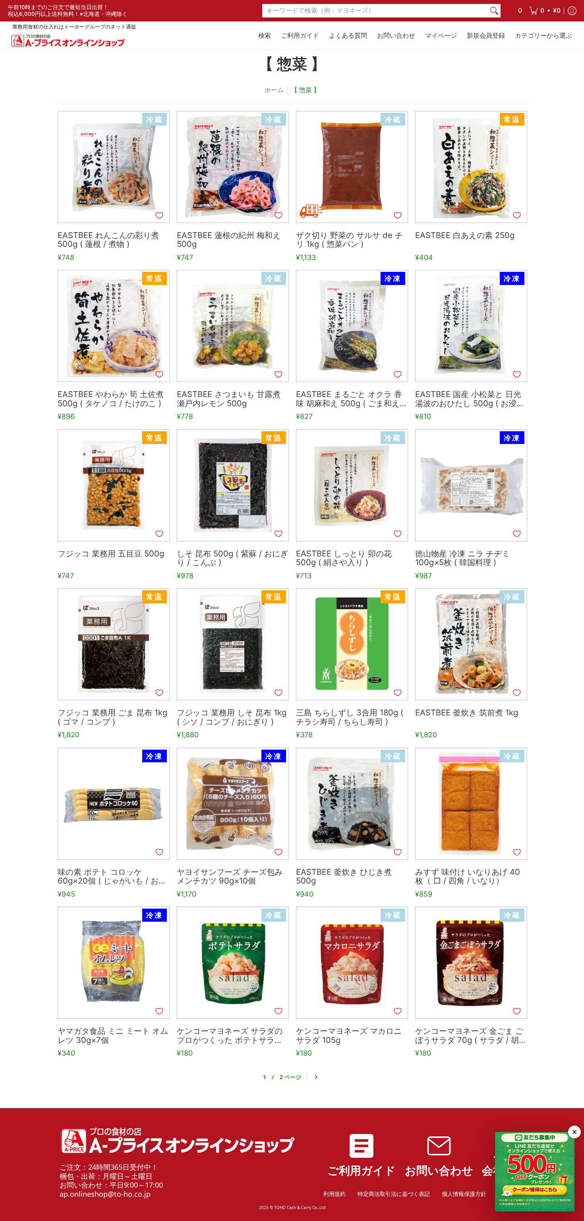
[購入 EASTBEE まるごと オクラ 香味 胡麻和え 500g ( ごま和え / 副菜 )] (352, 326)
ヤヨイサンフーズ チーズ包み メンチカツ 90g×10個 (229, 877)
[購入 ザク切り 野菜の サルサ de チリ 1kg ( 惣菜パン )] (352, 167)
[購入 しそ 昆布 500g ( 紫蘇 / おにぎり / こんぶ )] (232, 485)
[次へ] (315, 1077)
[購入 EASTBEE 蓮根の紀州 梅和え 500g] (232, 167)
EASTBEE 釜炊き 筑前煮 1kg (466, 712)
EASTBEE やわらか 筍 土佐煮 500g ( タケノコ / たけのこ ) (111, 399)
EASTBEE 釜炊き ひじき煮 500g (344, 877)
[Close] (574, 1132)
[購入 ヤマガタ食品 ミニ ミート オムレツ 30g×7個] (113, 962)
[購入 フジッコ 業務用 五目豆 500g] (113, 485)
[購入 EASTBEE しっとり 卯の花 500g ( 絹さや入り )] (352, 485)
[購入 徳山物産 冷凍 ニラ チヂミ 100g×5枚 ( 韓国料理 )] (471, 485)
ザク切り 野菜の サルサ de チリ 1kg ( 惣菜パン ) (349, 240)
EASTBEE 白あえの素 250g (464, 235)
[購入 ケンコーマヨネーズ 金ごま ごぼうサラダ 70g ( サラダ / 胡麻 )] (471, 962)
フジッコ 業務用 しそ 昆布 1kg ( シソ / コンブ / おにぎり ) (231, 717)
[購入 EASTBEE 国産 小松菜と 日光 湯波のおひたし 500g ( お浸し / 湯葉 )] (471, 326)
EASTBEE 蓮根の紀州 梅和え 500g (228, 240)
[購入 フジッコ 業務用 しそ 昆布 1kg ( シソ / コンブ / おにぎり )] (232, 644)
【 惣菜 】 (305, 89)
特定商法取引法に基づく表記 (394, 1194)
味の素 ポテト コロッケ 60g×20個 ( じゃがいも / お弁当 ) (112, 877)
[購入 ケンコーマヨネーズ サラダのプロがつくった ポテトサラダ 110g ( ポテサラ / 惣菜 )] (232, 962)
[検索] (494, 11)
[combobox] (375, 11)
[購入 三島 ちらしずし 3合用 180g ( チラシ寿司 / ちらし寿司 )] (352, 644)
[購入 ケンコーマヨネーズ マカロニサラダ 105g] (352, 962)
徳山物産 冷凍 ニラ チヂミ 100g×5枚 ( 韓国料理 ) (462, 558)
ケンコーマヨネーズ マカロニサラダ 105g (349, 1036)
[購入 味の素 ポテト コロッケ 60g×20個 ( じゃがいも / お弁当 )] (113, 803)
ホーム (274, 89)
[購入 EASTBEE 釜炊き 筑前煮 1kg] (471, 644)
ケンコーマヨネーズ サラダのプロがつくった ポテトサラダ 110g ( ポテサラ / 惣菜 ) (229, 1036)
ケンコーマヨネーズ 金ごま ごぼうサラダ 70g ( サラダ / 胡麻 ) (469, 1036)
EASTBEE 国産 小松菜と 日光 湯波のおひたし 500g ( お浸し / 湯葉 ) (469, 399)
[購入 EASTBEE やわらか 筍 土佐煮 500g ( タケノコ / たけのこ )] (113, 326)
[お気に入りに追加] (159, 215)
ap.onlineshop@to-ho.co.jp (105, 1194)
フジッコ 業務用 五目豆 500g (111, 553)
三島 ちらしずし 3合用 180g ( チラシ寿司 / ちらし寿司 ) (349, 717)
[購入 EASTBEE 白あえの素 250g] (471, 167)
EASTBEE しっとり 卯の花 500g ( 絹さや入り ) (344, 558)
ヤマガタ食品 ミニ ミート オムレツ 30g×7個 (113, 1036)
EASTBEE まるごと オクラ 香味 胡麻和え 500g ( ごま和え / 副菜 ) (350, 399)
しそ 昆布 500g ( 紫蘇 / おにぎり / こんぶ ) (232, 558)
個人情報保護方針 (464, 1194)
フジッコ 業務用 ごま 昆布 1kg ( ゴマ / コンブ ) (112, 717)
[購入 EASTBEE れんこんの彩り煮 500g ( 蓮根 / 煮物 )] (113, 167)
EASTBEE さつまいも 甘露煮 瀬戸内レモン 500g (228, 399)
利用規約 (334, 1194)
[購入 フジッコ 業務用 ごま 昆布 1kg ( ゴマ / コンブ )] (113, 644)
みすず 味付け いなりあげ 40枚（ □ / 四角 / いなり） (467, 877)
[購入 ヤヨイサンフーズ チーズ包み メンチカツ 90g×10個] (232, 803)
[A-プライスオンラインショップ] (67, 41)
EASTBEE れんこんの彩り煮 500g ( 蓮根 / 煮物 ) (108, 240)
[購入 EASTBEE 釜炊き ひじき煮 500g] (352, 803)
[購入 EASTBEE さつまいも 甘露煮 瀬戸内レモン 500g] (232, 326)
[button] (545, 10)
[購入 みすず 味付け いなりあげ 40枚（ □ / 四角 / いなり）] (471, 803)
